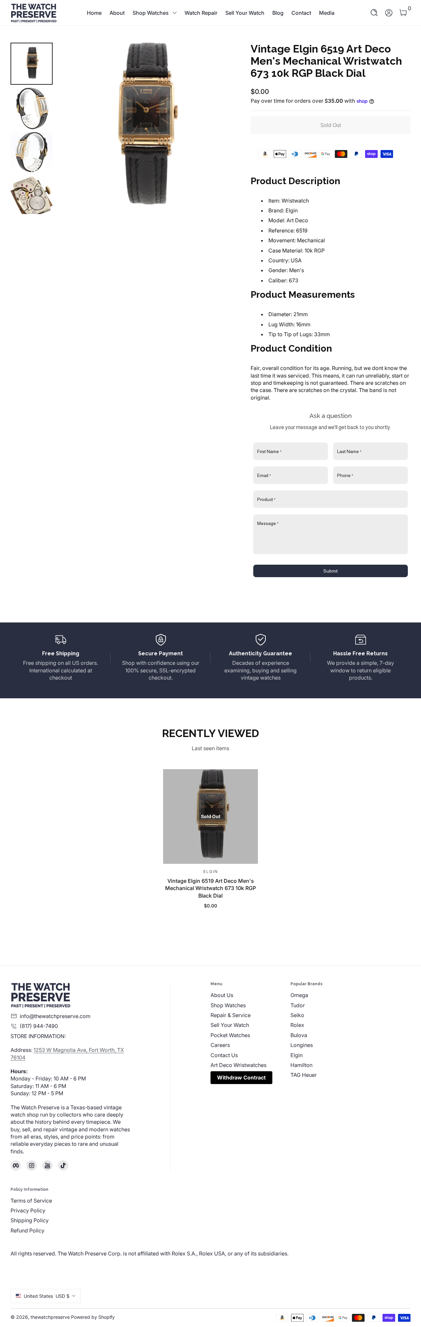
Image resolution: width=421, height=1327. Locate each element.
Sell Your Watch (244, 13)
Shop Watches (151, 13)
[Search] (374, 13)
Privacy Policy (28, 1210)
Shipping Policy (30, 1220)
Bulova (298, 1035)
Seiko (297, 1015)
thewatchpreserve (50, 1317)
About (117, 13)
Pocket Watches (230, 1035)
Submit (330, 571)
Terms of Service (31, 1200)
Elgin (296, 1055)
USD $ (46, 1296)
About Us (221, 995)
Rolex (297, 1025)
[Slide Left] (71, 128)
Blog (278, 13)
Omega (299, 995)
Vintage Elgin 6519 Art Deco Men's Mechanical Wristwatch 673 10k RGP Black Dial (210, 888)
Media (326, 13)
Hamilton (301, 1065)
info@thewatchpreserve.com (55, 1016)
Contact (301, 13)
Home (94, 13)
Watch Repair (201, 13)
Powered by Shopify (93, 1317)
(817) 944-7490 (39, 1026)
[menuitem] (250, 995)
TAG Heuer (303, 1075)
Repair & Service (230, 1015)
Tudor (297, 1005)
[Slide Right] (216, 128)
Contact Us (224, 1055)
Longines (301, 1045)
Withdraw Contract (241, 1077)
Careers (220, 1045)
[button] (374, 13)
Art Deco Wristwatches (238, 1065)
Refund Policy (27, 1230)
